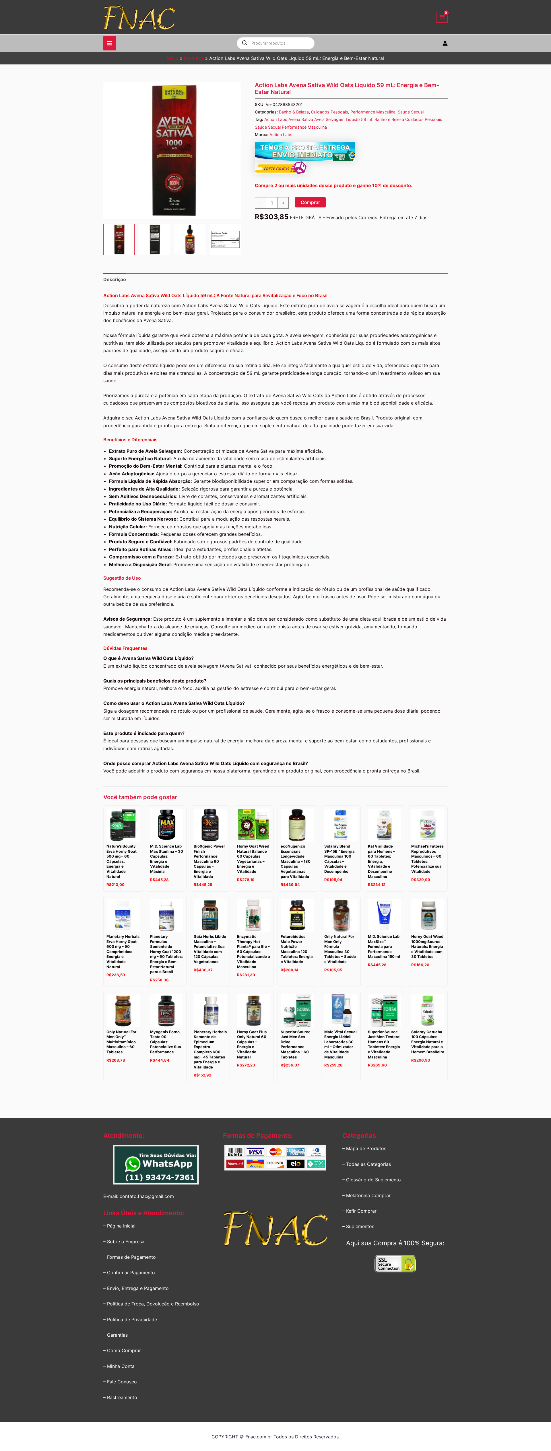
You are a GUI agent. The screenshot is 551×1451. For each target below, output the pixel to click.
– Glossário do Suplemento (371, 1180)
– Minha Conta (119, 1366)
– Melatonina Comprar (366, 1195)
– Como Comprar (122, 1350)
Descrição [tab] (114, 279)
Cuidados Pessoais (329, 111)
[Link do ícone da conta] (445, 43)
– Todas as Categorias (366, 1164)
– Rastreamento (120, 1397)
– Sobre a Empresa (123, 1241)
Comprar (310, 202)
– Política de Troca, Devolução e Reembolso (151, 1304)
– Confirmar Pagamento (129, 1272)
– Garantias (115, 1335)
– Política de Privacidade (130, 1319)
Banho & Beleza (294, 111)
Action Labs (280, 134)
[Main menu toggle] (109, 43)
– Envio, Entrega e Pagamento (136, 1288)
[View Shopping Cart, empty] (442, 17)
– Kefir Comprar (359, 1211)
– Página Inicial (119, 1226)
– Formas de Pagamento (129, 1257)
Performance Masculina (372, 111)
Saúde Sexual (411, 111)
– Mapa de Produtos (364, 1148)
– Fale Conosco (120, 1382)
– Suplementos (358, 1226)
